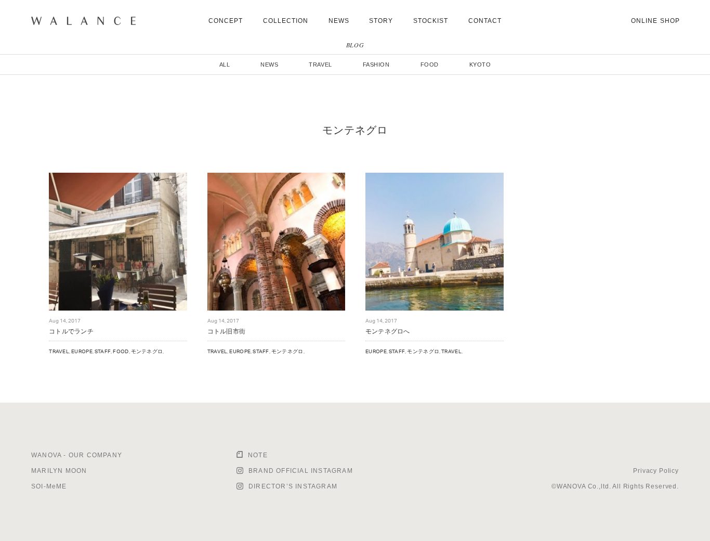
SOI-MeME (49, 486)
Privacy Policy (656, 470)
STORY (381, 20)
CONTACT (485, 20)
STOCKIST (431, 20)
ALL (224, 64)
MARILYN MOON (59, 470)
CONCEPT (225, 20)
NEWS (338, 20)
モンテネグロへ (387, 331)
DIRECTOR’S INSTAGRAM (292, 486)
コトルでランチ (71, 331)
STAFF (103, 351)
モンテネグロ (147, 351)
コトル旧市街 (226, 331)
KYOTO (480, 64)
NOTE (258, 455)
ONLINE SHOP (655, 20)
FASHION (376, 64)
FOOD (429, 64)
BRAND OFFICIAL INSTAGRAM (300, 470)
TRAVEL (320, 64)
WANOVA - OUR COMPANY (76, 455)
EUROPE (82, 351)
